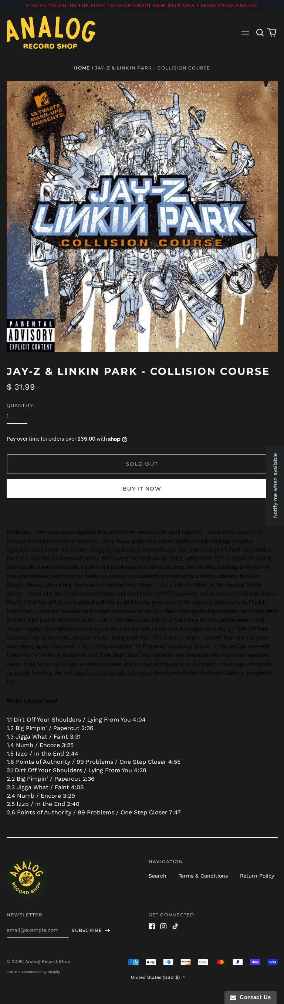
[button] (260, 32)
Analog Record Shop (47, 961)
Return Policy (257, 876)
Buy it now (142, 488)
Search (157, 876)
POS (10, 972)
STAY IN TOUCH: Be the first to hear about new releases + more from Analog (142, 5)
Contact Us (253, 997)
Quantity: (21, 405)
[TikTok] (175, 926)
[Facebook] (152, 926)
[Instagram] (163, 926)
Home (82, 68)
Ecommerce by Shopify (41, 972)
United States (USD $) (156, 977)
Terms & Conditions (203, 876)
